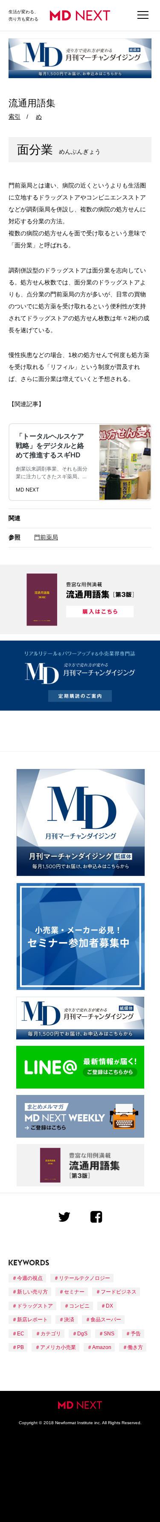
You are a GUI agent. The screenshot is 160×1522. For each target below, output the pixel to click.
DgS (82, 1334)
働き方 (135, 1347)
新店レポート (32, 1320)
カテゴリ (51, 1334)
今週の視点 (30, 1278)
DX (109, 1306)
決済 (69, 1320)
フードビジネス (119, 1292)
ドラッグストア (35, 1306)
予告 (136, 1334)
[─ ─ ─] (142, 15)
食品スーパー (105, 1320)
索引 (14, 116)
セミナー (74, 1292)
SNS (109, 1334)
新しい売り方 (32, 1292)
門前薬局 (46, 537)
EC (20, 1334)
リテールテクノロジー (84, 1278)
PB (20, 1347)
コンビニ (79, 1306)
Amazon (101, 1347)
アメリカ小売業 (58, 1347)
